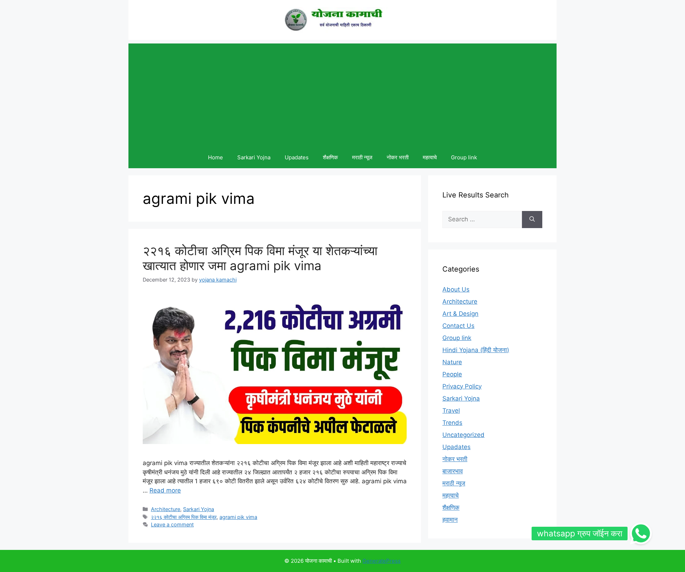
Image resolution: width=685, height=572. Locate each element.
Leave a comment (172, 524)
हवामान (450, 519)
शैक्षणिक (330, 157)
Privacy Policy (462, 386)
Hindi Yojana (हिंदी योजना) (475, 350)
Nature (452, 362)
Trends (452, 422)
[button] (641, 533)
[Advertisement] (342, 93)
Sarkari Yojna (253, 157)
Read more (165, 490)
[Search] (532, 219)
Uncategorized (463, 434)
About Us (456, 289)
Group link (464, 157)
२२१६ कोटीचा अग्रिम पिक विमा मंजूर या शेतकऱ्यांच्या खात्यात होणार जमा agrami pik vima (260, 258)
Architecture (165, 509)
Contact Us (458, 325)
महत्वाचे (430, 157)
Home (215, 157)
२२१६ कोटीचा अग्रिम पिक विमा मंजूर (184, 517)
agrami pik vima (238, 517)
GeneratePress (381, 560)
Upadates (297, 157)
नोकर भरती (398, 157)
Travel (451, 410)
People (452, 374)
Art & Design (460, 313)
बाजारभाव (452, 471)
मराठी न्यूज (362, 157)
